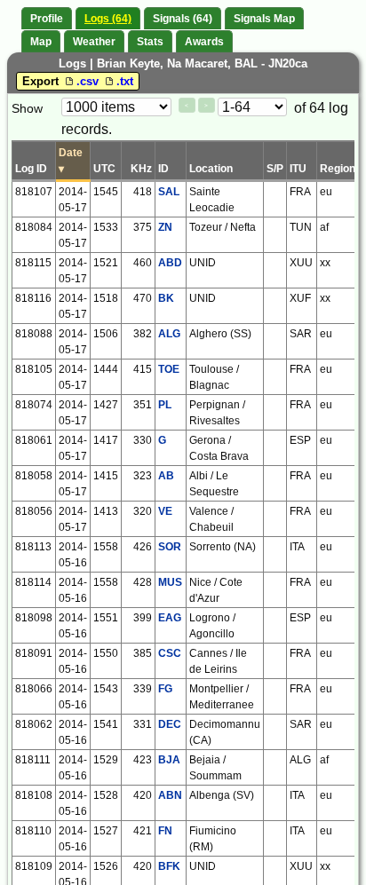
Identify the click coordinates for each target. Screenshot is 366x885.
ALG (169, 334)
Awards (204, 42)
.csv (89, 81)
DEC (169, 724)
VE (165, 511)
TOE (168, 369)
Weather (94, 42)
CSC (169, 653)
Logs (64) (107, 18)
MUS (170, 582)
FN (165, 831)
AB (166, 476)
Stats (150, 42)
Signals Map (264, 18)
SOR (169, 547)
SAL (168, 192)
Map (41, 42)
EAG (169, 618)
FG (165, 689)
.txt (124, 81)
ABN (170, 795)
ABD (170, 263)
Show (27, 108)
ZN (165, 227)
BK (166, 298)
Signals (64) (182, 18)
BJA (169, 760)
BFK (169, 866)
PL (164, 405)
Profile (46, 18)
